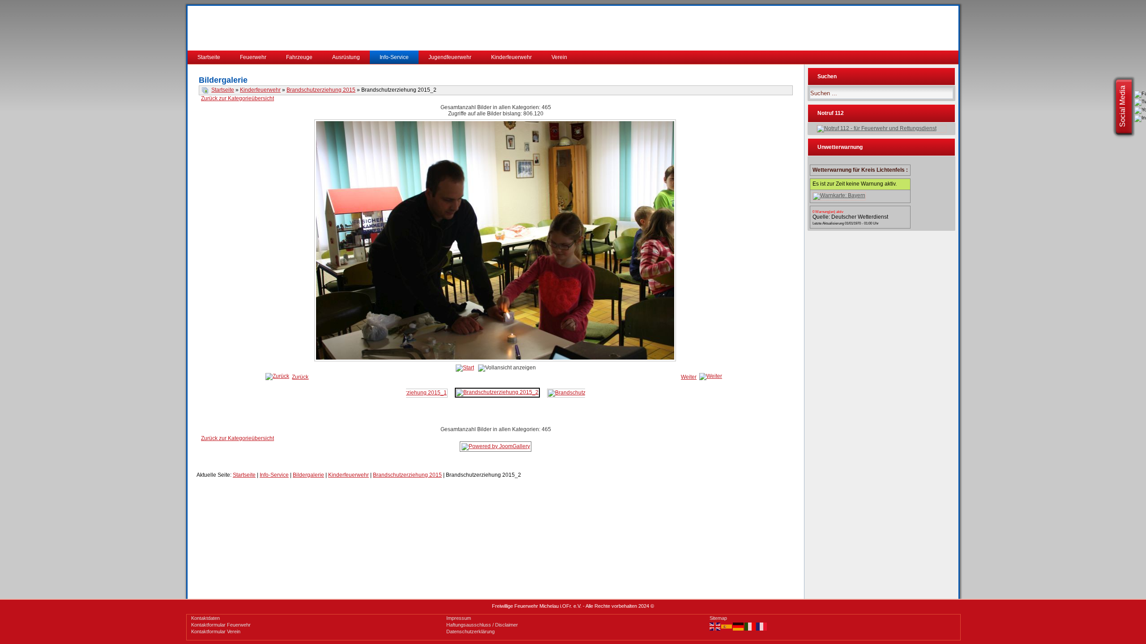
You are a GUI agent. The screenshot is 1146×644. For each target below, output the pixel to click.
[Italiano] (750, 626)
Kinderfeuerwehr (511, 57)
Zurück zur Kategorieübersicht (237, 98)
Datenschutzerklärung (470, 631)
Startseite (208, 57)
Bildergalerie (308, 475)
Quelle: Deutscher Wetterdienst (850, 217)
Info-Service (394, 57)
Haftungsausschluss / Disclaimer (482, 624)
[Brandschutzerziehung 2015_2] (497, 392)
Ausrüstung (346, 57)
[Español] (727, 626)
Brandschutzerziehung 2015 (320, 90)
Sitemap (718, 618)
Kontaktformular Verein (215, 631)
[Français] (762, 626)
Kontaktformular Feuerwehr (221, 624)
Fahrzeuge (299, 57)
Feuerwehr (253, 57)
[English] (715, 626)
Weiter (689, 377)
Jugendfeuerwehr (449, 57)
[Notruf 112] (881, 129)
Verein (559, 57)
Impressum (458, 618)
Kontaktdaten (205, 618)
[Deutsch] (738, 626)
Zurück (300, 377)
